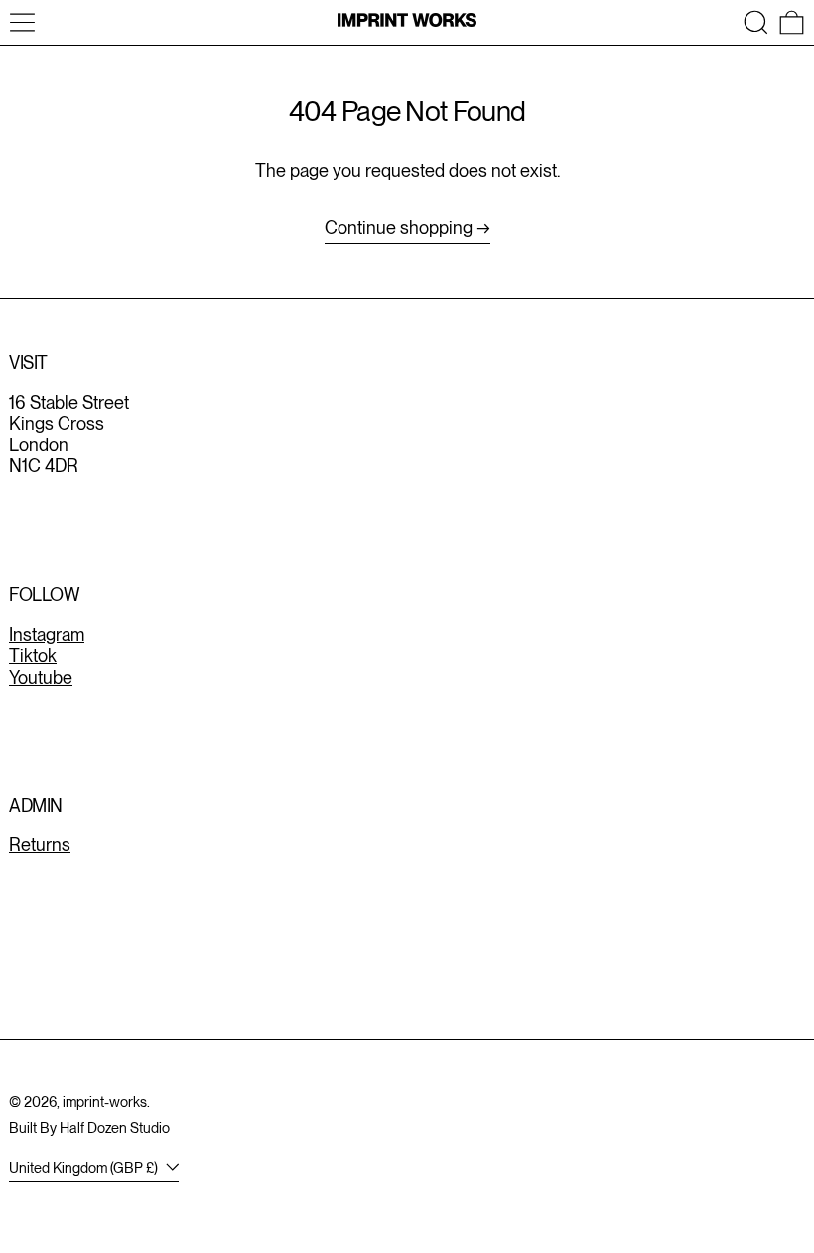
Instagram (46, 634)
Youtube (40, 677)
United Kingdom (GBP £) (85, 1167)
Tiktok (33, 655)
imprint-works (105, 1101)
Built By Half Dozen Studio (89, 1127)
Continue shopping (399, 227)
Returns (39, 844)
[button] (756, 22)
